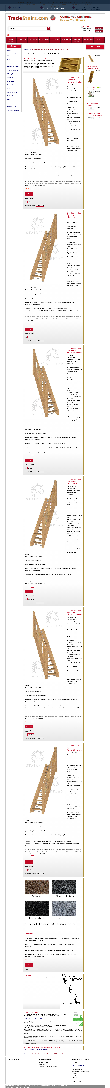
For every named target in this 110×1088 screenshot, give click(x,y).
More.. (99, 39)
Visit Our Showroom (12, 95)
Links (8, 99)
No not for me (54, 8)
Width (26, 198)
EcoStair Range (22, 39)
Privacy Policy (63, 8)
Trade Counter (11, 103)
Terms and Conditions (13, 110)
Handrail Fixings (11, 85)
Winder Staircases (44, 39)
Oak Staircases (55, 39)
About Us (9, 88)
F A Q (8, 59)
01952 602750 (78, 1066)
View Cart (99, 28)
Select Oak (10, 77)
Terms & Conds (44, 1062)
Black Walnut (10, 81)
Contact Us (11, 1062)
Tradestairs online (27, 49)
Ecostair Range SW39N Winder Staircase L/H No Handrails (93, 103)
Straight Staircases (33, 39)
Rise (26, 202)
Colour (26, 969)
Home (9, 50)
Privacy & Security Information (48, 1066)
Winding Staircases (12, 74)
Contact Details (11, 106)
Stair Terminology (12, 92)
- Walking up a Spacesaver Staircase (36, 1049)
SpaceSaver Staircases (77, 40)
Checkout (99, 31)
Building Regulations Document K (33, 1018)
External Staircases (66, 39)
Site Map (42, 1064)
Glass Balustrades (88, 39)
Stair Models (10, 63)
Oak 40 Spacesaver (48, 49)
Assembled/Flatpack (30, 205)
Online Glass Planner (13, 66)
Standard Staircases (11, 40)
